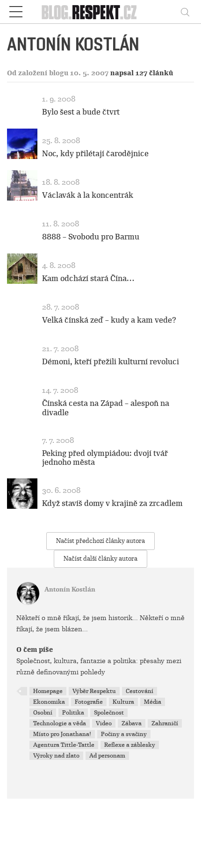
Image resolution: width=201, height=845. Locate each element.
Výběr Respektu (94, 691)
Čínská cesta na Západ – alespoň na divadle (105, 407)
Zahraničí (164, 723)
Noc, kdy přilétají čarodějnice (95, 154)
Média (152, 702)
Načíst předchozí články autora (100, 541)
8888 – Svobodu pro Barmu (90, 237)
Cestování (139, 691)
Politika (73, 712)
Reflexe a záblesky (129, 745)
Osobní (42, 712)
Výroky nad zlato (56, 755)
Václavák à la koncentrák (87, 195)
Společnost (109, 712)
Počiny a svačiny (124, 734)
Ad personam (107, 755)
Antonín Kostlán (69, 589)
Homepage (48, 691)
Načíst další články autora (100, 559)
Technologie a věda (59, 723)
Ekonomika (49, 702)
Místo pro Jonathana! (62, 734)
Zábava (132, 723)
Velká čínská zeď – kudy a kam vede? (109, 320)
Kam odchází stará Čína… (88, 278)
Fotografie (89, 702)
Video (104, 723)
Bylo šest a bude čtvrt (81, 112)
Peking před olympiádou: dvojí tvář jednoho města (105, 457)
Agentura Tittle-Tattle (63, 745)
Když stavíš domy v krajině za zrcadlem (112, 503)
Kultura (123, 702)
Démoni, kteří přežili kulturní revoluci (110, 362)
